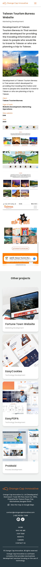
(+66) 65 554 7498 (20, 515)
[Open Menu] (35, 3)
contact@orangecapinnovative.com (20, 512)
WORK (20, 527)
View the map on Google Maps (22, 505)
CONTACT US (20, 543)
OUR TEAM (20, 534)
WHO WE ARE (20, 530)
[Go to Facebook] (18, 519)
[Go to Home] (15, 3)
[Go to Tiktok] (22, 519)
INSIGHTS (20, 537)
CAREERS (20, 540)
